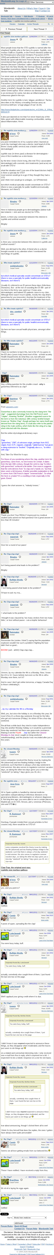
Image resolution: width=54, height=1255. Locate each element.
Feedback (30, 1247)
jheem (26, 894)
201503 (50, 983)
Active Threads (33, 24)
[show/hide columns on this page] (52, 24)
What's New (32, 8)
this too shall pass (47, 756)
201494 (50, 894)
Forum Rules (7, 1226)
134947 (50, 504)
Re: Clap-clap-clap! (11, 534)
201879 (50, 1195)
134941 (50, 230)
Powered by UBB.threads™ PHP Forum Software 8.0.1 (27, 1254)
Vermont (44, 584)
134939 (50, 130)
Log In (50, 16)
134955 (50, 749)
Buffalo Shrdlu (23, 983)
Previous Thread (15, 29)
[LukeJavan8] (5, 939)
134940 (50, 198)
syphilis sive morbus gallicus (16, 37)
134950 (50, 577)
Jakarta (44, 206)
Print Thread (5, 33)
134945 (50, 373)
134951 (50, 602)
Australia (44, 316)
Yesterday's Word (24, 1244)
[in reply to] (26, 1177)
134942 (50, 263)
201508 (50, 1064)
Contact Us (45, 11)
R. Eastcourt (23, 876)
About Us (22, 8)
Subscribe (36, 1244)
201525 (50, 1157)
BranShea (24, 1195)
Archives (49, 1244)
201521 (50, 1139)
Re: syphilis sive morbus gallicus (17, 130)
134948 (50, 534)
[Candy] (5, 920)
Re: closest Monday (12, 749)
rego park (45, 138)
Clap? (4, 373)
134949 (50, 554)
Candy (25, 930)
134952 (50, 629)
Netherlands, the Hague (45, 1185)
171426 (50, 876)
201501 (50, 930)
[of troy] (5, 139)
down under (45, 920)
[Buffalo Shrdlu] (4, 586)
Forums (18, 16)
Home (2, 1244)
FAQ (43, 1244)
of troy (25, 781)
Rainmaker (24, 811)
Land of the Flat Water (46, 940)
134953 (50, 661)
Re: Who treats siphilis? (13, 309)
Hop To (9, 1218)
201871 (50, 1177)
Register (41, 16)
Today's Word (11, 1244)
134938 (50, 36)
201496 (50, 912)
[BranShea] (5, 1184)
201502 (50, 950)
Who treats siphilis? (12, 263)
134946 (50, 396)
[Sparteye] (5, 403)
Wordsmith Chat (34, 1249)
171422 (50, 831)
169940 (50, 781)
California (44, 44)
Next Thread (39, 29)
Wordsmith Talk (6, 16)
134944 (50, 341)
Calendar (21, 24)
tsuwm (25, 831)
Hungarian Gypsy (46, 818)
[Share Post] (45, 36)
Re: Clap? (8, 396)
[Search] (49, 24)
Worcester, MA (46, 273)
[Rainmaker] (5, 350)
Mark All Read (20, 1226)
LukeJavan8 (24, 950)
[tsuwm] (4, 758)
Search (42, 8)
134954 (50, 696)
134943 (50, 308)
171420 (50, 811)
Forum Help (31, 1229)
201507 (50, 1003)
